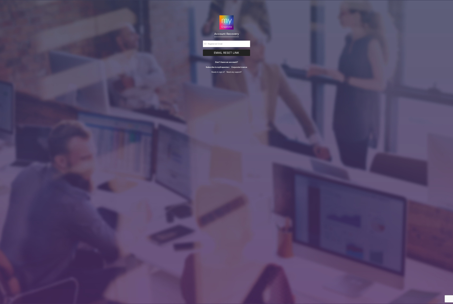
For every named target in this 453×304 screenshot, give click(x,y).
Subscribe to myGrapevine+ (218, 67)
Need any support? (234, 72)
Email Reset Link (226, 52)
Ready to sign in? (218, 72)
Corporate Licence (239, 67)
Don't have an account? (226, 62)
